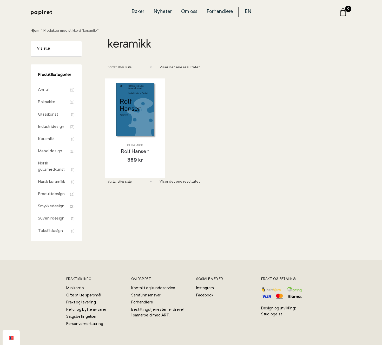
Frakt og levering (81, 302)
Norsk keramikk (51, 182)
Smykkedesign (51, 206)
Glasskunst (48, 114)
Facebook (204, 295)
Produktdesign (51, 194)
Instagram (205, 288)
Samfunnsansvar (146, 295)
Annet (44, 90)
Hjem (35, 30)
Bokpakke (46, 102)
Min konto (75, 288)
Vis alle (43, 49)
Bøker (138, 11)
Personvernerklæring (84, 324)
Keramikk (135, 145)
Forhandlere (220, 11)
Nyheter (163, 11)
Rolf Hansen (135, 151)
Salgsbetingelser (81, 317)
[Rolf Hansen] (135, 109)
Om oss (189, 11)
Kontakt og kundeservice (153, 288)
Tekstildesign (50, 231)
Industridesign (51, 127)
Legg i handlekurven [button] (139, 172)
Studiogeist (271, 314)
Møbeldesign (50, 151)
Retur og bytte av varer (86, 310)
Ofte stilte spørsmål (83, 295)
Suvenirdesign (51, 218)
